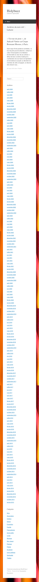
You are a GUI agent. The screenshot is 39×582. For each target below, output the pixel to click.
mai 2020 (9, 291)
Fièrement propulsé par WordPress (17, 569)
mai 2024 (9, 157)
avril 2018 (9, 362)
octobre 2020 (10, 277)
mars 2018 (10, 365)
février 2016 (10, 426)
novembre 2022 (11, 207)
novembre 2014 (11, 468)
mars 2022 (10, 230)
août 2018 (10, 350)
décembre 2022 (11, 204)
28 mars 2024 (10, 68)
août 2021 (10, 249)
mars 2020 (10, 297)
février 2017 (10, 401)
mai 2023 (9, 190)
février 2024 (10, 165)
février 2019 (10, 334)
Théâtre (20, 68)
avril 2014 (9, 483)
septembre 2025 (11, 117)
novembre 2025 (11, 112)
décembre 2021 (11, 238)
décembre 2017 (11, 373)
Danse (9, 521)
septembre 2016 (11, 415)
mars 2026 (10, 100)
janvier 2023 (10, 202)
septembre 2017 (11, 381)
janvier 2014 (10, 491)
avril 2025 (9, 126)
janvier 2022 (10, 235)
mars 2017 (10, 398)
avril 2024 (9, 159)
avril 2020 (9, 294)
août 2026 (10, 89)
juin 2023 (9, 187)
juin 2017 (9, 390)
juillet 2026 (10, 92)
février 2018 (10, 367)
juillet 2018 (10, 353)
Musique (9, 538)
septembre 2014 (11, 474)
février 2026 (10, 103)
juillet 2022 (10, 218)
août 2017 (10, 384)
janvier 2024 (10, 168)
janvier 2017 (10, 404)
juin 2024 (9, 154)
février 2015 (10, 460)
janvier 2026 (10, 106)
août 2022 (10, 216)
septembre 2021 (11, 246)
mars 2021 (10, 263)
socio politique (11, 552)
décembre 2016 (11, 407)
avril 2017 (9, 395)
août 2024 (10, 148)
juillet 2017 (10, 387)
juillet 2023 (10, 185)
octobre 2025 (10, 114)
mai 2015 (9, 452)
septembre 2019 (11, 314)
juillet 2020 (10, 286)
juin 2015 (9, 449)
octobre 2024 (10, 143)
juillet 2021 (10, 252)
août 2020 (10, 283)
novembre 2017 (11, 376)
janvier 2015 (10, 463)
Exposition (10, 524)
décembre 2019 (11, 306)
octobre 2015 (10, 438)
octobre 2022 (10, 210)
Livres (8, 536)
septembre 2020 (11, 280)
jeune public (10, 533)
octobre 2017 (10, 379)
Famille (9, 527)
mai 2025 (9, 123)
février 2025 (10, 131)
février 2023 (10, 199)
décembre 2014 (11, 466)
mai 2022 (9, 224)
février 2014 (10, 488)
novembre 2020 (11, 275)
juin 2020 (9, 289)
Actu (8, 513)
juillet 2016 (10, 418)
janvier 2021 (10, 269)
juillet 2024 (10, 151)
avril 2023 (9, 193)
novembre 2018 (11, 342)
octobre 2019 (10, 311)
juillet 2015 (10, 446)
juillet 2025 (10, 120)
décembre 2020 (11, 272)
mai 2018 (9, 359)
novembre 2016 (11, 409)
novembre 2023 (11, 173)
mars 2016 (10, 424)
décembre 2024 (11, 137)
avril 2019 (9, 328)
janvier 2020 (10, 303)
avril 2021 (9, 261)
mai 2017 (9, 393)
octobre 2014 (10, 471)
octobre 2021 (10, 244)
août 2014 (10, 477)
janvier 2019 (10, 336)
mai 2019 (9, 325)
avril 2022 (9, 227)
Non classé (10, 541)
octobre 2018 (10, 345)
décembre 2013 (11, 494)
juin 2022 (9, 221)
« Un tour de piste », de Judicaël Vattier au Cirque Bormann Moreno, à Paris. (17, 41)
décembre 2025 (11, 109)
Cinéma (9, 519)
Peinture (9, 544)
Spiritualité (10, 555)
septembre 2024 (11, 145)
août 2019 (10, 317)
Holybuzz (13, 10)
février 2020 (10, 300)
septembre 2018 (11, 348)
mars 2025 (10, 128)
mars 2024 (10, 162)
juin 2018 (9, 356)
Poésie (9, 547)
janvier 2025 (10, 134)
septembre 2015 (11, 440)
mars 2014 (10, 485)
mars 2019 (10, 331)
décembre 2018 (11, 339)
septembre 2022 (11, 213)
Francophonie (11, 530)
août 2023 (10, 182)
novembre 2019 (11, 308)
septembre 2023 (11, 179)
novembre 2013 (11, 497)
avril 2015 (9, 454)
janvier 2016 (10, 429)
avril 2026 (9, 98)
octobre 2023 (10, 176)
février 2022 (10, 232)
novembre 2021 (11, 241)
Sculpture (9, 550)
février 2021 (10, 266)
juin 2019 (9, 322)
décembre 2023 (11, 171)
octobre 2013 (10, 499)
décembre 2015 (11, 432)
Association (10, 516)
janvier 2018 (10, 370)
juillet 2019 (10, 320)
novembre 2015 (11, 435)
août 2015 (10, 443)
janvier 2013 (10, 502)
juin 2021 (9, 255)
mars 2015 (10, 457)
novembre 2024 (11, 140)
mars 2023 (10, 196)
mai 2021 (9, 258)
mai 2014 (9, 480)
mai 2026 (9, 95)
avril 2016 (9, 421)
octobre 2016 (10, 412)
